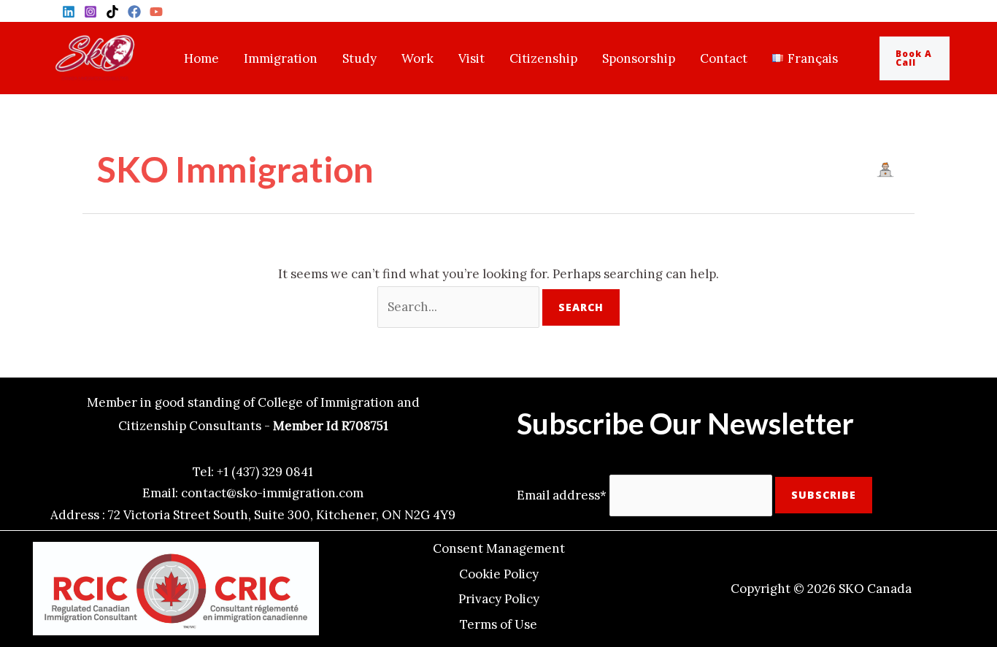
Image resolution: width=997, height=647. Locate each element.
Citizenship (543, 58)
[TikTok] (112, 11)
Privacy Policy (498, 599)
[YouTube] (156, 11)
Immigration (280, 58)
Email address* (562, 494)
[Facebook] (134, 11)
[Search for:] (460, 307)
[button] (925, 58)
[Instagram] (90, 11)
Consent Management (499, 548)
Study (359, 58)
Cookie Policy (499, 574)
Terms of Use (498, 624)
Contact (723, 58)
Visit (471, 58)
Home (201, 58)
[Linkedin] (68, 11)
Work (417, 58)
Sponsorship (638, 58)
